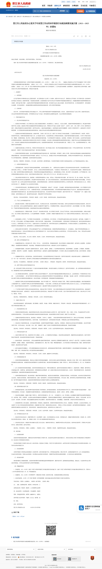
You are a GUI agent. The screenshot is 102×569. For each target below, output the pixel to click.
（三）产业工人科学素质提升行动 (20, 200)
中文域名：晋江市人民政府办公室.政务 (27, 559)
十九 (45, 98)
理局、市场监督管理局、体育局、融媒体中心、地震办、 (26, 494)
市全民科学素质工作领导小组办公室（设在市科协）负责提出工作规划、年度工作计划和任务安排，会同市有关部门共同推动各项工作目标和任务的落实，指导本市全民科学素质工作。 (51, 444)
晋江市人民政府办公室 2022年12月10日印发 (25, 507)
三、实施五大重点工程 (18, 300)
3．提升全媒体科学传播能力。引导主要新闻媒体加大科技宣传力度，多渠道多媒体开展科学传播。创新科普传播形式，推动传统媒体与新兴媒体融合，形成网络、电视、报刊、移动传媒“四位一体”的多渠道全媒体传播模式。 (51, 349)
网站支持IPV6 (92, 1)
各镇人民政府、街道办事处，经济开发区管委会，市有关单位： (27, 59)
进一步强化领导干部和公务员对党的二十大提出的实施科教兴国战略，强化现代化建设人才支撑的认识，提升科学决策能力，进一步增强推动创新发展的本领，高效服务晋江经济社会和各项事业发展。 (51, 269)
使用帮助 (8, 554)
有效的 (76, 303)
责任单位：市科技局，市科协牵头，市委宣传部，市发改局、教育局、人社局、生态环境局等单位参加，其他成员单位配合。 (43, 328)
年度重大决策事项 (46, 16)
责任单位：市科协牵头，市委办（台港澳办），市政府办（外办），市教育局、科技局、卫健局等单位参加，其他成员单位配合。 (44, 428)
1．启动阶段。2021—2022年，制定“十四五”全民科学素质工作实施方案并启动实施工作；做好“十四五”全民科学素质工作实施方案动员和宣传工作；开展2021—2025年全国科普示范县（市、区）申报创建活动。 (51, 470)
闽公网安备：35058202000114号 (27, 557)
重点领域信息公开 (27, 16)
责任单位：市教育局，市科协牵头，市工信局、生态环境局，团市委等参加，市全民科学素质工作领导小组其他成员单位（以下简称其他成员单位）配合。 (50, 161)
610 (29, 36)
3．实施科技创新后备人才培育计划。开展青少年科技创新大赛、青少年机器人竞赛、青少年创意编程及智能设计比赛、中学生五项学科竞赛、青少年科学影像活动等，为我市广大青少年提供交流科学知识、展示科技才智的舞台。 (51, 149)
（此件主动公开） (17, 72)
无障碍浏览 (91, 11)
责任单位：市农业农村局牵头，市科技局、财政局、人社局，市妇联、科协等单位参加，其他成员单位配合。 (39, 197)
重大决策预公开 (37, 16)
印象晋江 (92, 6)
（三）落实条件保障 (17, 457)
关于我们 (23, 554)
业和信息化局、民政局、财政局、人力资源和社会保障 (25, 487)
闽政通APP (74, 558)
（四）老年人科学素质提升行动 (20, 240)
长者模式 (80, 11)
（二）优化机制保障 (17, 448)
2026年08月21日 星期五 (12, 10)
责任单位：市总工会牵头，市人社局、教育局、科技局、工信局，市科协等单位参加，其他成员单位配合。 (38, 236)
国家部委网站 (10, 549)
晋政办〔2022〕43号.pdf (18, 516)
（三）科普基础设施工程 (18, 357)
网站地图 (18, 554)
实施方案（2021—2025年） (51, 78)
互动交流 (84, 6)
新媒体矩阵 (54, 554)
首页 (43, 6)
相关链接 (16, 537)
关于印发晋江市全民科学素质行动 (51, 52)
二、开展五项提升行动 (18, 117)
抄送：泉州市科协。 (17, 504)
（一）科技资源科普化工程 (19, 308)
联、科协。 (15, 501)
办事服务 (75, 6)
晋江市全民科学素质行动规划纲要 (51, 75)
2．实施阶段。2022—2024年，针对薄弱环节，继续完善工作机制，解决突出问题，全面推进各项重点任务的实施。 (40, 474)
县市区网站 (70, 549)
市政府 (73, 1)
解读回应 (66, 6)
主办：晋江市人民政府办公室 (51, 565)
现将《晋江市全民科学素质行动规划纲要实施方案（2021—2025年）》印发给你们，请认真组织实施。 (37, 62)
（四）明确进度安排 (17, 466)
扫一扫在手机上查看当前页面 (51, 523)
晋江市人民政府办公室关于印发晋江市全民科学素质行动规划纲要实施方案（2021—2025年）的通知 (51, 25)
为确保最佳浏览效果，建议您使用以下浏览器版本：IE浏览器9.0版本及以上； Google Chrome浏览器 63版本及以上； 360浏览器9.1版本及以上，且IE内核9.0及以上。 (51, 567)
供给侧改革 (21, 303)
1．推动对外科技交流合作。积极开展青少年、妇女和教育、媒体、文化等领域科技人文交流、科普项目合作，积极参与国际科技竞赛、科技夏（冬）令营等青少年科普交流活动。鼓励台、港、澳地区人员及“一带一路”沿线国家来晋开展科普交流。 (51, 418)
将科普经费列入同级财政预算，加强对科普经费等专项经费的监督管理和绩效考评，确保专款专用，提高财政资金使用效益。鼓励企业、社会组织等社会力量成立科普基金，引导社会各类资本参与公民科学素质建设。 (51, 461)
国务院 (63, 1)
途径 (36, 194)
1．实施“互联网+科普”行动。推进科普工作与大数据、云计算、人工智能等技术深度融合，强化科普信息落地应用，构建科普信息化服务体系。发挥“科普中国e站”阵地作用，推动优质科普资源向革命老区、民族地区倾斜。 (51, 336)
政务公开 (57, 6)
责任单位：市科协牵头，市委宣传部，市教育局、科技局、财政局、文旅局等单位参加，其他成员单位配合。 (39, 383)
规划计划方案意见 (51, 30)
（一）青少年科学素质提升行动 (20, 120)
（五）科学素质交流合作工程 (19, 413)
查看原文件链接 (18, 41)
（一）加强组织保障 (17, 434)
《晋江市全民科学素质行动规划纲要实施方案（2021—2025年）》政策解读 (31, 541)
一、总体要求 (15, 92)
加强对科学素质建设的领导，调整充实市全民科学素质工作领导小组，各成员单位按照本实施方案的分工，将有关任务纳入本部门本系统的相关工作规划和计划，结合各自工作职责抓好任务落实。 (51, 439)
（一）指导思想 (16, 95)
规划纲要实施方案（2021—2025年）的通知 (51, 56)
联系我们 (13, 554)
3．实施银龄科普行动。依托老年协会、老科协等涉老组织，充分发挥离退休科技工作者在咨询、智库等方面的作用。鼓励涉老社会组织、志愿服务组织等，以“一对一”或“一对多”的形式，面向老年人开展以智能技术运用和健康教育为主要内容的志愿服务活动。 (51, 257)
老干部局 (36, 261)
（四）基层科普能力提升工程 (19, 386)
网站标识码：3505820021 (11, 557)
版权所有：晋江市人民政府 (12, 559)
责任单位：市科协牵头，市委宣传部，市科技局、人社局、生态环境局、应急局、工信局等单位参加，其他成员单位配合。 (42, 410)
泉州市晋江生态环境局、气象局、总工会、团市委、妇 (25, 497)
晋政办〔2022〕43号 (51, 46)
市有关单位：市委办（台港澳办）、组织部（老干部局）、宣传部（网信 (30, 481)
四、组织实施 (15, 431)
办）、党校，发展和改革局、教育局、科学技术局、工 (25, 484)
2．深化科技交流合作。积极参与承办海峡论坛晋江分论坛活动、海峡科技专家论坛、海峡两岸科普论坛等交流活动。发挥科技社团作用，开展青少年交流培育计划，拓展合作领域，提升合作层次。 (51, 423)
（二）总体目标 (16, 108)
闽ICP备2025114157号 (39, 557)
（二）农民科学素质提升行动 (19, 164)
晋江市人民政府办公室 (51, 49)
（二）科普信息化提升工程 (19, 331)
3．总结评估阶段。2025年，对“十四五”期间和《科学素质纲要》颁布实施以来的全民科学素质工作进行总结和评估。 (41, 478)
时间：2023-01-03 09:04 (17, 36)
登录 (83, 1)
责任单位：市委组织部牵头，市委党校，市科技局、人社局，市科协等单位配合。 (32, 296)
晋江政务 (59, 558)
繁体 (79, 1)
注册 (87, 1)
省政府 (68, 1)
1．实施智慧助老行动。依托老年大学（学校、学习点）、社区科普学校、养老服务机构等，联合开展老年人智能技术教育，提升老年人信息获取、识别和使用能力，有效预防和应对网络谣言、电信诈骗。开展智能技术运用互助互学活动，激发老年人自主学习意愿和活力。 (51, 244)
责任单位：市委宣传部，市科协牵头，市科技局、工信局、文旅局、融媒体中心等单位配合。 (35, 353)
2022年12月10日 (86, 69)
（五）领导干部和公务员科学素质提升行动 (23, 265)
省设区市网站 (40, 549)
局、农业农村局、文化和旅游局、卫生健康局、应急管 (25, 491)
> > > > (32, 16)
